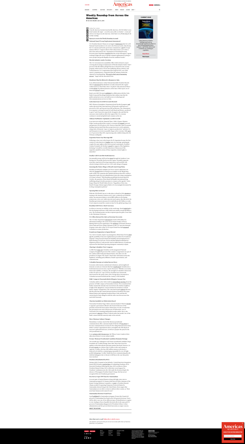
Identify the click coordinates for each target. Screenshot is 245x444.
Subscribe (92, 431)
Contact (102, 433)
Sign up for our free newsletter (232, 432)
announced (97, 84)
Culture (128, 9)
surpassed (126, 227)
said (122, 48)
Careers (101, 435)
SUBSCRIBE (87, 4)
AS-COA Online (92, 20)
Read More (146, 54)
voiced (110, 146)
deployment (119, 44)
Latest (109, 433)
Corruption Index (120, 430)
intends (128, 304)
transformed (117, 267)
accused (97, 171)
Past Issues (146, 56)
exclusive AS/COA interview (101, 334)
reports (96, 347)
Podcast (122, 9)
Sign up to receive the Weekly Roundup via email (103, 38)
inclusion (115, 223)
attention (127, 193)
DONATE (151, 5)
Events (116, 9)
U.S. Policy (110, 435)
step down (124, 324)
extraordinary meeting (119, 282)
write (114, 383)
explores (122, 289)
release (95, 88)
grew (129, 131)
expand (122, 123)
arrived (97, 90)
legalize (108, 142)
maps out (100, 250)
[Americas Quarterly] (122, 4)
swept (111, 158)
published (108, 93)
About (101, 430)
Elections (102, 9)
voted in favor (106, 364)
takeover (100, 313)
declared (107, 53)
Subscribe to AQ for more (112, 419)
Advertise (102, 432)
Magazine (110, 430)
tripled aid (127, 208)
